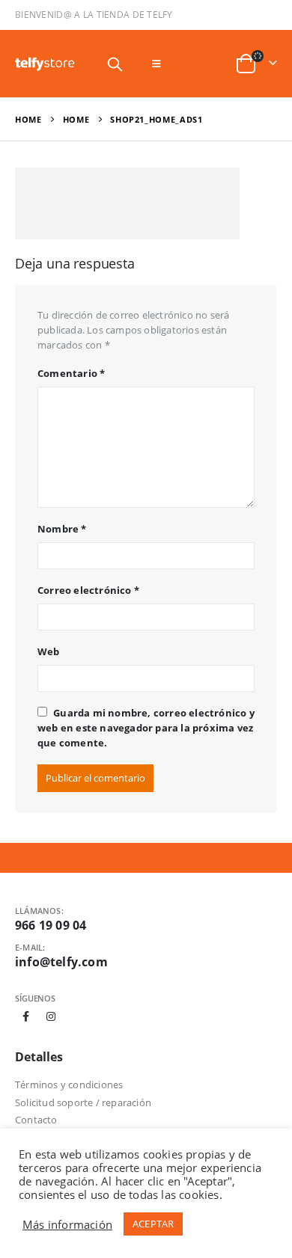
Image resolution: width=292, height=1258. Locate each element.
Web (48, 651)
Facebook (26, 1016)
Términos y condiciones (69, 1084)
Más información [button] (67, 1224)
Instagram (51, 1016)
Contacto (36, 1119)
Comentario (71, 373)
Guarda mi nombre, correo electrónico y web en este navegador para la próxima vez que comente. (146, 727)
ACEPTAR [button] (153, 1223)
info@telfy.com (61, 962)
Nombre (62, 529)
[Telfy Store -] (45, 64)
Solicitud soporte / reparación (83, 1102)
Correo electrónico (88, 590)
